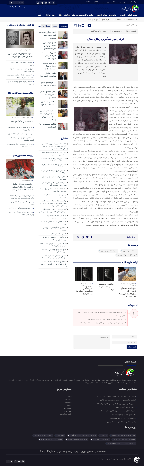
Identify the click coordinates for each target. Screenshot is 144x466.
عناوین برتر (60, 435)
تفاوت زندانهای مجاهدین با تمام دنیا (48, 75)
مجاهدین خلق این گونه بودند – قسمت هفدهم (22, 138)
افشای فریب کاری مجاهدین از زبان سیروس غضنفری (49, 45)
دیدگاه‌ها (46, 26)
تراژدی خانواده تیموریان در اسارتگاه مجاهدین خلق (21, 69)
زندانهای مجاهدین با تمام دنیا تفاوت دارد (106, 286)
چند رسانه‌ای (50, 15)
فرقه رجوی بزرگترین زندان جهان (105, 39)
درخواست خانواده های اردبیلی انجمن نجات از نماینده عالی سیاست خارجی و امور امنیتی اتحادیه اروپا (54, 203)
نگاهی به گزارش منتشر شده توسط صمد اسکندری (47, 35)
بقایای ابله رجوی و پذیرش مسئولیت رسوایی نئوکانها (54, 250)
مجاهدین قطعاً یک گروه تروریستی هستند (55, 228)
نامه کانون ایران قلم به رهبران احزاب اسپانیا (54, 171)
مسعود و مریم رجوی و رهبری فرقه (51, 439)
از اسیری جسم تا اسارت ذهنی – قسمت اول (55, 196)
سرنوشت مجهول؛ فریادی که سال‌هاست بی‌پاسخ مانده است (127, 292)
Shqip (88, 2)
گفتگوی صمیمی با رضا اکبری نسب (48, 125)
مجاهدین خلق (64, 15)
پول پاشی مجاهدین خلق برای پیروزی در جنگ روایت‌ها (20, 145)
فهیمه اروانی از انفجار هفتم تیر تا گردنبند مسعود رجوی (55, 216)
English (95, 2)
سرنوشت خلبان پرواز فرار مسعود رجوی (22, 63)
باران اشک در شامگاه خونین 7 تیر (21, 208)
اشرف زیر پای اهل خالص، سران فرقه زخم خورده (54, 165)
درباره (76, 451)
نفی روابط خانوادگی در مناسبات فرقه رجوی (121, 443)
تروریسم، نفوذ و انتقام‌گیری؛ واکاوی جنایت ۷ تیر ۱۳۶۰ (21, 213)
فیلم (39, 15)
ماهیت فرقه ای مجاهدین (109, 251)
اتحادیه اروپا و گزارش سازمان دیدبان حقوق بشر (54, 177)
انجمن (122, 15)
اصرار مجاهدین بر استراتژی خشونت (123, 435)
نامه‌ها (69, 405)
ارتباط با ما (121, 2)
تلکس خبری (111, 2)
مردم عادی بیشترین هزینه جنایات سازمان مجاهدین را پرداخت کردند (22, 196)
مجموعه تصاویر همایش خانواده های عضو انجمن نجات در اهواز (54, 184)
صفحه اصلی (132, 15)
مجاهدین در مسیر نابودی (101, 439)
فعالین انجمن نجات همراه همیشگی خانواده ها (48, 55)
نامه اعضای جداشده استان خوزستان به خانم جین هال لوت (53, 190)
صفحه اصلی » (116, 19)
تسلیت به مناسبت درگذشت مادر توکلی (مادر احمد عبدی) (116, 396)
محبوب (64, 26)
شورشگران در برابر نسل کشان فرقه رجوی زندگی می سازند (55, 238)
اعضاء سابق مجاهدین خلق (82, 15)
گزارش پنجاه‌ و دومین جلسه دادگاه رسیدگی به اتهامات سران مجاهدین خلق (53, 210)
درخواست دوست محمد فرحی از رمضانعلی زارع (49, 66)
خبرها (69, 396)
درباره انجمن (132, 2)
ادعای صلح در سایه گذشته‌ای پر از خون (22, 203)
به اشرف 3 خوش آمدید (58, 233)
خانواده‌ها (113, 15)
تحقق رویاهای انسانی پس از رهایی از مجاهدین (48, 94)
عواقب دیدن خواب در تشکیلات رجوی (20, 134)
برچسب (104, 435)
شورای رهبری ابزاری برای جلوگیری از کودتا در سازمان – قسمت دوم (113, 403)
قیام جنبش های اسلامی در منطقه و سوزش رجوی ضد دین (54, 153)
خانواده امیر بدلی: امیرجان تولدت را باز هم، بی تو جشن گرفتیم (53, 244)
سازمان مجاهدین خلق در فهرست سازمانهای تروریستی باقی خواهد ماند (54, 256)
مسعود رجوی (67, 408)
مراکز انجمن (102, 15)
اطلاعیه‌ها (68, 399)
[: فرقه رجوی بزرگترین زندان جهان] (75, 25)
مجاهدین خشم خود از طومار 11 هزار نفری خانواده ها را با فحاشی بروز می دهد (54, 264)
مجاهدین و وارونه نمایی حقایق (77, 439)
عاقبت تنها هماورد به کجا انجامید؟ (124, 414)
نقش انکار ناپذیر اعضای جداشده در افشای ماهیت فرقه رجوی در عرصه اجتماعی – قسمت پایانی (55, 146)
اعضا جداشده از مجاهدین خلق (20, 26)
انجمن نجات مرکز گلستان (98, 31)
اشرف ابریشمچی (65, 414)
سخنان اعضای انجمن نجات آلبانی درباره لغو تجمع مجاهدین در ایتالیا (47, 115)
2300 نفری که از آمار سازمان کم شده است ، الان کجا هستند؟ (54, 159)
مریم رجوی (67, 411)
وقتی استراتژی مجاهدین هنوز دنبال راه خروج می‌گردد (21, 128)
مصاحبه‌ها (68, 402)
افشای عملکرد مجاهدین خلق (21, 93)
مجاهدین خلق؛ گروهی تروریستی (124, 439)
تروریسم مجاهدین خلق (23, 155)
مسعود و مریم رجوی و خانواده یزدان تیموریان (21, 82)
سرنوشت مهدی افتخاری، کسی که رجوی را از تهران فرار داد (20, 55)
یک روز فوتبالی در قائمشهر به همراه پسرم (121, 422)
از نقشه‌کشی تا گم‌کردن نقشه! (21, 121)
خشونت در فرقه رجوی (130, 251)
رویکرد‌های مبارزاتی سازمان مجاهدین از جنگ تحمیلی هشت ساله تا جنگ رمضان (22, 187)
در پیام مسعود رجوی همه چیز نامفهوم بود (48, 84)
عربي (102, 2)
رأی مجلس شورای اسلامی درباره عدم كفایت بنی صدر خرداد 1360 (20, 76)
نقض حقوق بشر (129, 25)
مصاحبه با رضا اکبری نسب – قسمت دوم (48, 103)
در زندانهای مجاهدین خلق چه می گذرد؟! (84, 291)
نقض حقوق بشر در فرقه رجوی (127, 255)
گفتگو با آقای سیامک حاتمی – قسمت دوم (54, 222)
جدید (55, 26)
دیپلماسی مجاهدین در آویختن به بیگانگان (83, 435)
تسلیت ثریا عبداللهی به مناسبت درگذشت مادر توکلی (118, 400)
